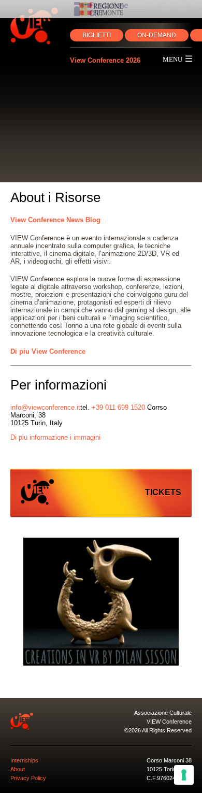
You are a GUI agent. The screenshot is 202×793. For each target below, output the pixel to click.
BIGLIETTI (96, 35)
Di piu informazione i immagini (55, 437)
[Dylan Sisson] (101, 603)
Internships (24, 760)
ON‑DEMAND (156, 35)
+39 (118, 407)
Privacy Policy (28, 778)
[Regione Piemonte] (101, 9)
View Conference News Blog (55, 220)
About (17, 769)
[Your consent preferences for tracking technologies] (184, 775)
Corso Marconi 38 (169, 760)
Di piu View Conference (47, 351)
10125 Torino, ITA (169, 769)
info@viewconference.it (45, 407)
